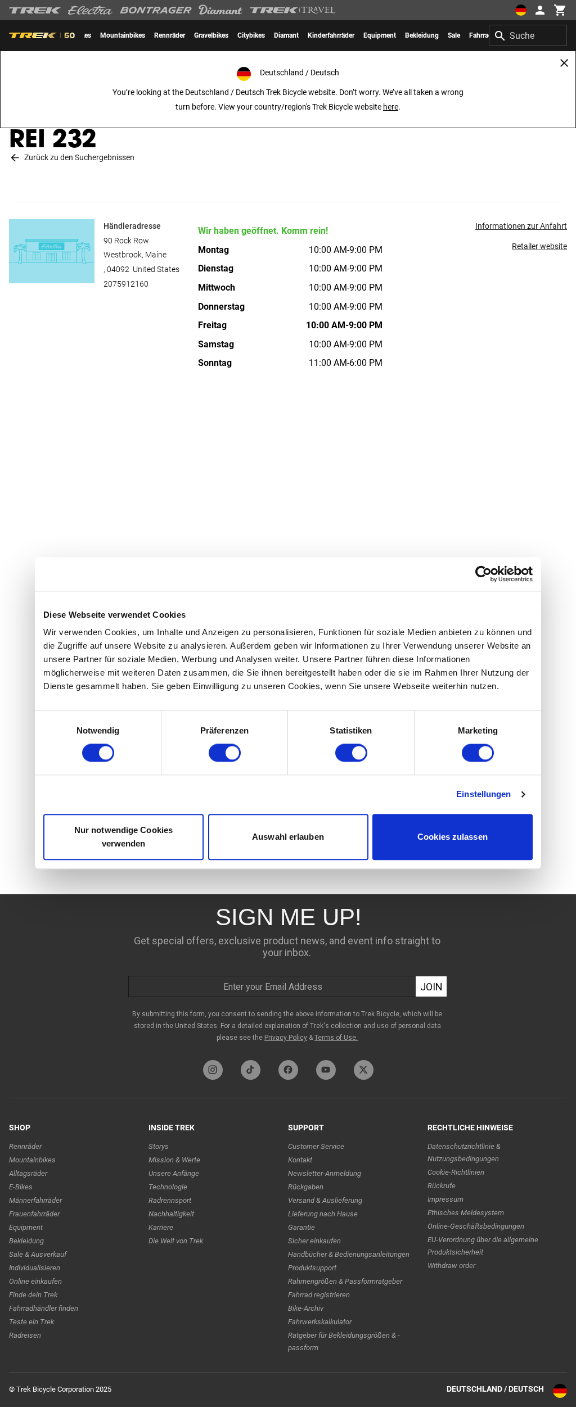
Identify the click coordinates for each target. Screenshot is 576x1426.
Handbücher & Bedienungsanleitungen (349, 1254)
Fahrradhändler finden (43, 1308)
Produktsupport (312, 1268)
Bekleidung (26, 1241)
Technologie (167, 1187)
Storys (158, 1146)
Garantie (301, 1227)
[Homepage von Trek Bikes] (35, 10)
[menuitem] (123, 35)
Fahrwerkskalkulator (320, 1322)
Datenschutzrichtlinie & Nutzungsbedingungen (464, 1152)
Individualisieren (34, 1268)
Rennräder (25, 1146)
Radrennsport (169, 1200)
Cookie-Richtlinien (456, 1172)
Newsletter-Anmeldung (324, 1173)
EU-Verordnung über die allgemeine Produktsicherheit (483, 1245)
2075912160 (126, 283)
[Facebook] (288, 1070)
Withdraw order (451, 1265)
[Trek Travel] (293, 10)
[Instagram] (213, 1070)
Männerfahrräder (35, 1200)
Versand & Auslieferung (325, 1200)
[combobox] (528, 35)
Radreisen (25, 1335)
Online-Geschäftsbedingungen (476, 1226)
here (390, 106)
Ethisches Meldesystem (466, 1212)
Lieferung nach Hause (323, 1214)
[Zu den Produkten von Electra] (90, 10)
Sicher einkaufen (314, 1241)
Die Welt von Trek (175, 1241)
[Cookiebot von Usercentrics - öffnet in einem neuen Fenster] (483, 573)
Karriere (160, 1227)
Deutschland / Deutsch (495, 1388)
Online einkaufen (35, 1281)
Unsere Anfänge (173, 1173)
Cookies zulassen (452, 836)
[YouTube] (326, 1070)
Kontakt (300, 1160)
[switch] (225, 753)
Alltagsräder (28, 1173)
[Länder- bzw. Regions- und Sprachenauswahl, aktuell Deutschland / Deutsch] (520, 10)
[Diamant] (221, 10)
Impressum (446, 1199)
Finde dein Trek (33, 1295)
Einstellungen (483, 794)
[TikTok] (250, 1070)
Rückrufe (442, 1185)
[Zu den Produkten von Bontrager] (156, 10)
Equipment (26, 1227)
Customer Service (316, 1146)
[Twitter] (364, 1070)
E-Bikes (21, 1187)
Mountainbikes (32, 1160)
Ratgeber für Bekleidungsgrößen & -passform (344, 1341)
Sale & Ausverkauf (37, 1254)
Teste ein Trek (31, 1322)
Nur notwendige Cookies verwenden (123, 836)
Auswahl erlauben (288, 836)
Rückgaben (305, 1187)
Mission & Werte (174, 1160)
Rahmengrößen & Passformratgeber (345, 1281)
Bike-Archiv (305, 1308)
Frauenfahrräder (34, 1214)
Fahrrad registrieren (319, 1295)
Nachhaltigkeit (171, 1214)
